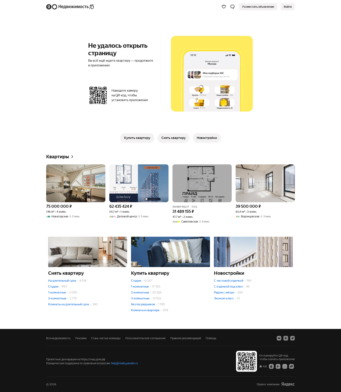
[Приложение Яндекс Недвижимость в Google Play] (278, 366)
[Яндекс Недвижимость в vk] (279, 338)
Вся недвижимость (58, 338)
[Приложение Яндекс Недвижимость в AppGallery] (284, 366)
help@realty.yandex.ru (124, 363)
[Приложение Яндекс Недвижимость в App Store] (271, 366)
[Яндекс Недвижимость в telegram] (292, 338)
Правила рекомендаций (185, 338)
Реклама (80, 338)
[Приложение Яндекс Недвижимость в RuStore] (291, 366)
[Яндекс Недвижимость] (70, 6)
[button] (232, 6)
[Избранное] (223, 6)
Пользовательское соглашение (145, 338)
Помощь (211, 338)
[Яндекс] (288, 384)
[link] (288, 6)
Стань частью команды (106, 338)
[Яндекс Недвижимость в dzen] (285, 338)
